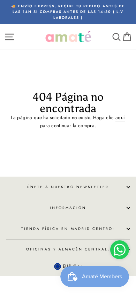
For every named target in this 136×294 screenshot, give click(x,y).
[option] (68, 12)
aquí (120, 117)
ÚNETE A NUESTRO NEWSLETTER (68, 186)
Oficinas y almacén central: (68, 249)
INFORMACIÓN (68, 207)
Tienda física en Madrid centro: (68, 228)
